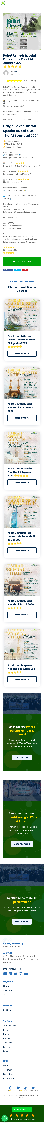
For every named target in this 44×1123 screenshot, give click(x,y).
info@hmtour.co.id (12, 968)
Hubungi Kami (22, 921)
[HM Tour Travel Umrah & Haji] (3, 3)
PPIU (5, 1029)
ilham (15, 72)
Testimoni (8, 1069)
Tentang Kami (10, 1025)
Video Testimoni (22, 844)
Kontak (6, 1038)
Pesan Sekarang (22, 261)
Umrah (6, 986)
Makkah (7, 1010)
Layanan (7, 1047)
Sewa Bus (8, 990)
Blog (5, 1051)
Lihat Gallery (22, 757)
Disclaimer (8, 1074)
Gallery (6, 1065)
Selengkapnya (22, 354)
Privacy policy (10, 1078)
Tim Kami (7, 1042)
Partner (7, 1034)
